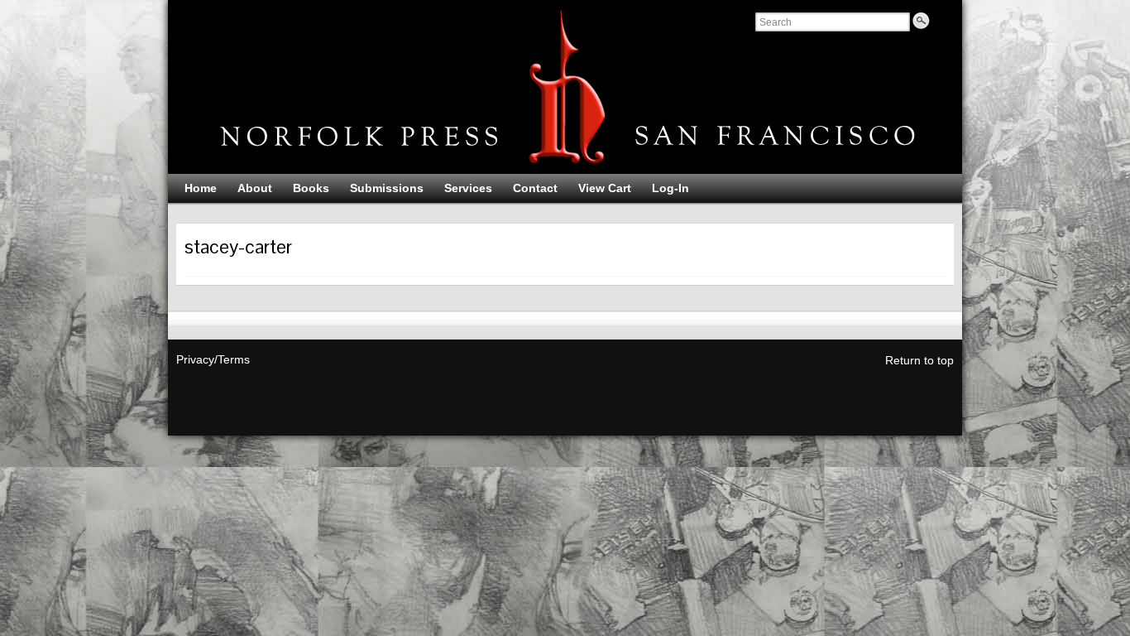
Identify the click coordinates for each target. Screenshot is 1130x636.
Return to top (919, 360)
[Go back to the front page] (565, 87)
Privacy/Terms (213, 359)
